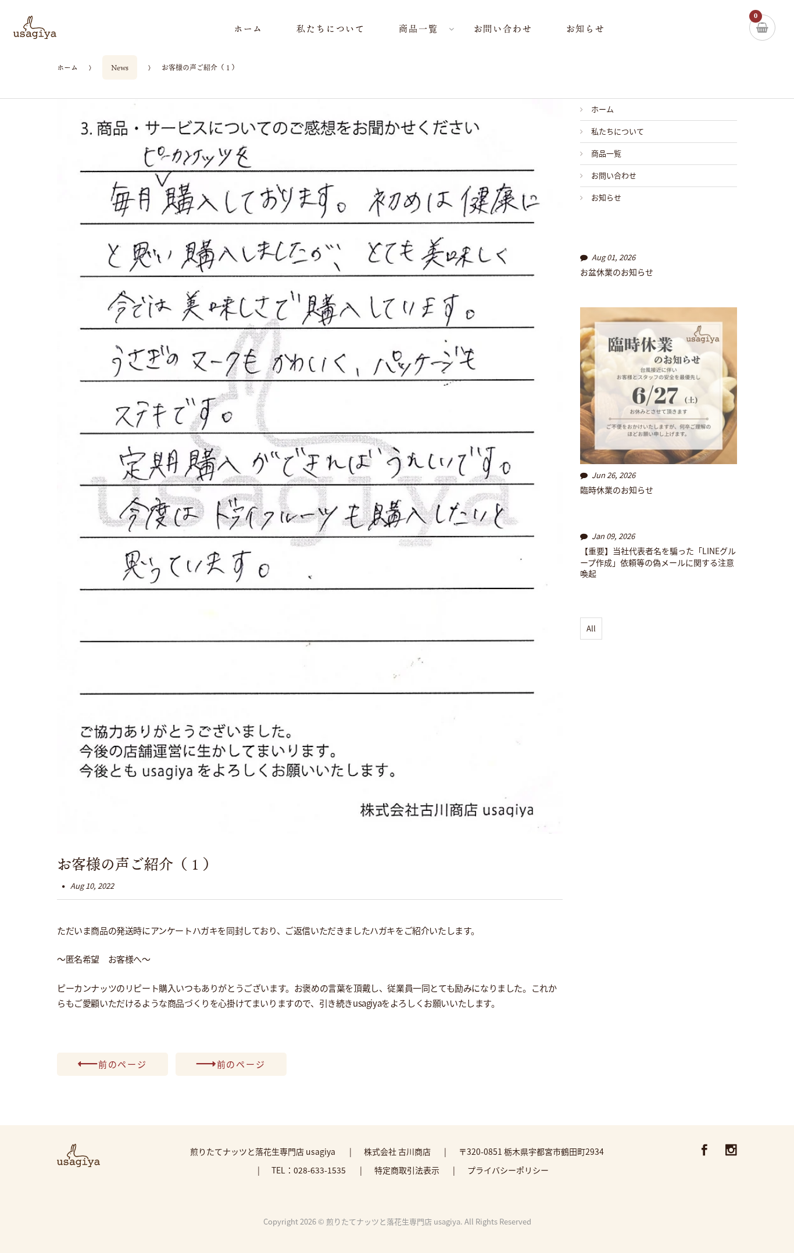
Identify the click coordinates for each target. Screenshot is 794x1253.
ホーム (67, 67)
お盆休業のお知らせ (616, 272)
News (119, 67)
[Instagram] (731, 1151)
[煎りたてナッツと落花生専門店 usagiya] (51, 27)
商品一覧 (606, 153)
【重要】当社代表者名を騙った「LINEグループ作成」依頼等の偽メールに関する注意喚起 (658, 562)
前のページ (122, 1064)
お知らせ (606, 197)
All (591, 628)
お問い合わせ (613, 175)
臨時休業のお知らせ (616, 490)
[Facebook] (704, 1151)
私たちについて (617, 131)
